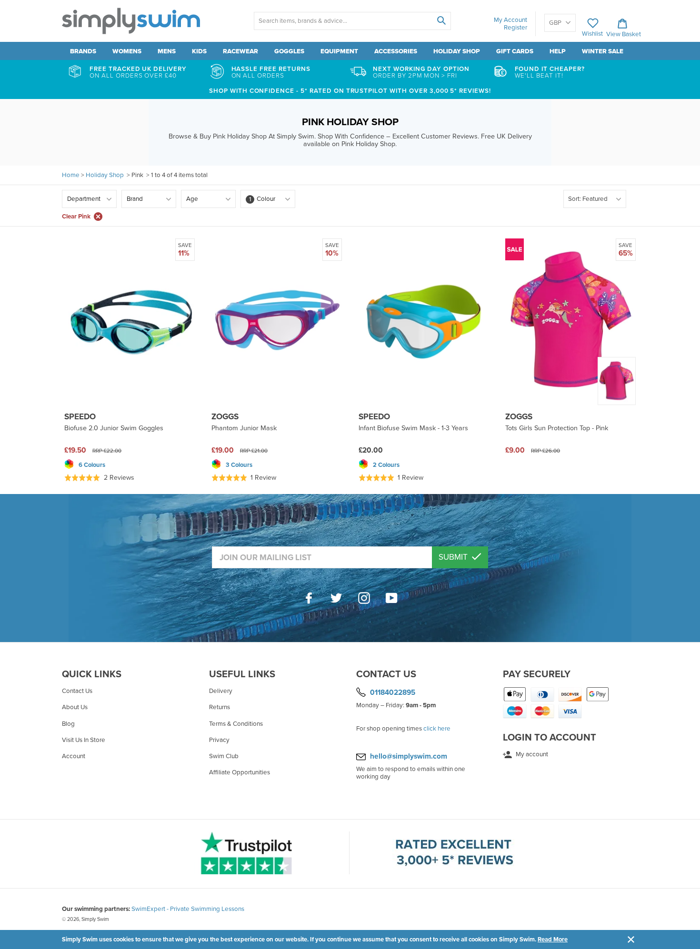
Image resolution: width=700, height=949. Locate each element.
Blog (68, 724)
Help (558, 51)
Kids (199, 51)
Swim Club (224, 756)
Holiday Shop (456, 51)
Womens (126, 51)
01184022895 (392, 692)
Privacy (219, 740)
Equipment (339, 51)
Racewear (240, 51)
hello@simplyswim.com (408, 756)
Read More (553, 939)
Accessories (395, 51)
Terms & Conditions (236, 724)
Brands (83, 51)
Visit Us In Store (83, 740)
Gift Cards (514, 51)
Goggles (289, 51)
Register (515, 27)
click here (436, 728)
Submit (454, 557)
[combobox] (352, 21)
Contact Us (77, 691)
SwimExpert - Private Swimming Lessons (187, 909)
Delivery (220, 691)
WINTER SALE (602, 51)
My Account (510, 20)
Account (73, 756)
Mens (167, 51)
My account (531, 754)
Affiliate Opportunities (239, 772)
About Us (75, 707)
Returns (219, 707)
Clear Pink (76, 216)
